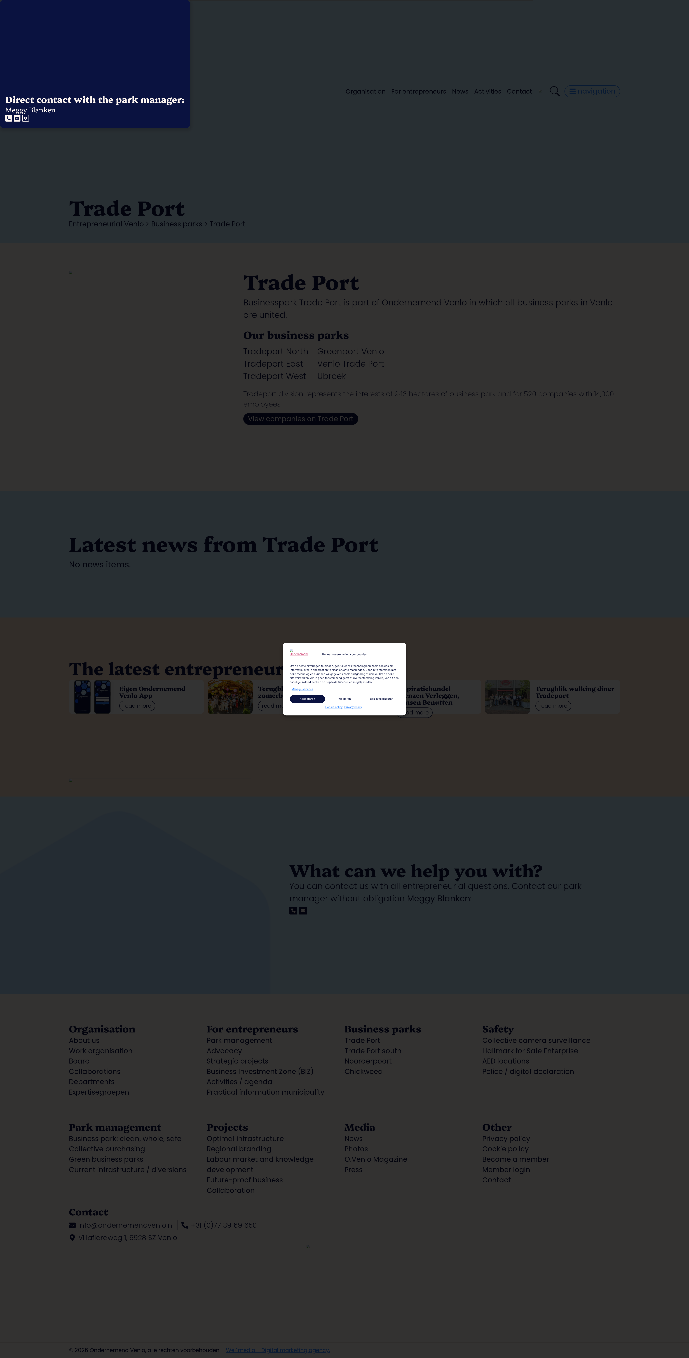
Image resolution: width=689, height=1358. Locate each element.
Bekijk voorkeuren (381, 698)
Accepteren (307, 698)
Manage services (302, 689)
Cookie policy (334, 707)
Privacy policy (353, 707)
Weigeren (344, 698)
